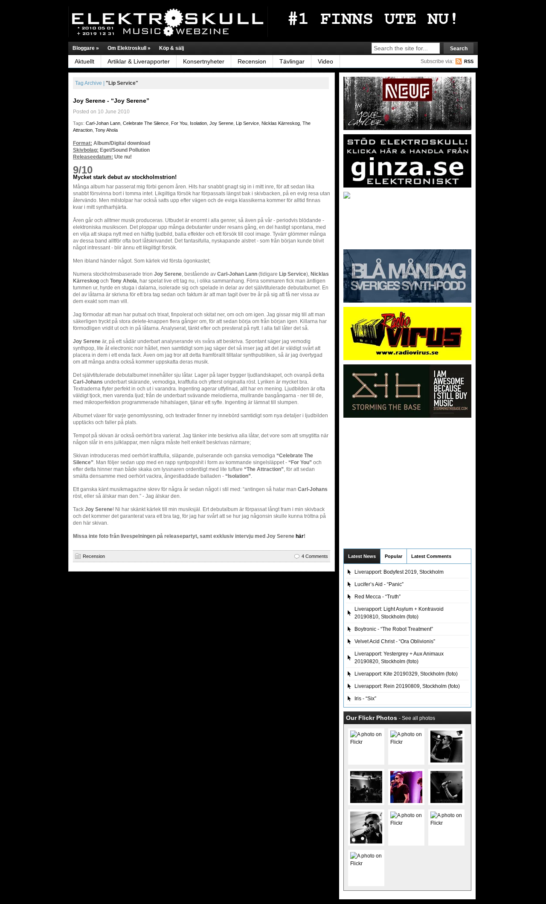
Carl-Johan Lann (103, 123)
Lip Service (247, 123)
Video (325, 61)
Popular (393, 556)
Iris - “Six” (365, 699)
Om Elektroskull (129, 48)
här (300, 536)
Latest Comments (431, 556)
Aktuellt (84, 61)
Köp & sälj (171, 48)
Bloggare (86, 48)
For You (179, 123)
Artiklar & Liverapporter (138, 61)
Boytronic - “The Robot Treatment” (393, 629)
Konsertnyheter (203, 61)
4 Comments (315, 556)
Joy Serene (221, 123)
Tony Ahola (106, 130)
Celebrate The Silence (145, 123)
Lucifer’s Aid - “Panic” (379, 584)
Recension (252, 61)
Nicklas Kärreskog (280, 123)
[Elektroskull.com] (151, 21)
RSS (468, 61)
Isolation (198, 123)
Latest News (362, 556)
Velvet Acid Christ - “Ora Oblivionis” (394, 641)
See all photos (418, 718)
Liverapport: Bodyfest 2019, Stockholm (399, 572)
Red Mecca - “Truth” (377, 597)
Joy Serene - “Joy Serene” (111, 100)
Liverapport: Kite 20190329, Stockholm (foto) (406, 674)
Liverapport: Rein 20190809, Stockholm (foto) (407, 686)
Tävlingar (292, 61)
